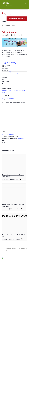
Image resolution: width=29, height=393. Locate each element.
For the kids (15, 90)
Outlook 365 (5, 68)
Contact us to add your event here (17, 18)
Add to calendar (11, 62)
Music (3, 92)
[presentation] (14, 163)
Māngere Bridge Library (8, 98)
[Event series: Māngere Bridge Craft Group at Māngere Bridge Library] (20, 179)
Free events (22, 90)
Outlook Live (5, 70)
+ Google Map (20, 138)
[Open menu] (25, 3)
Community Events (6, 90)
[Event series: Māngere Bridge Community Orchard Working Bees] (21, 238)
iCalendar (4, 67)
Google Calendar (6, 65)
